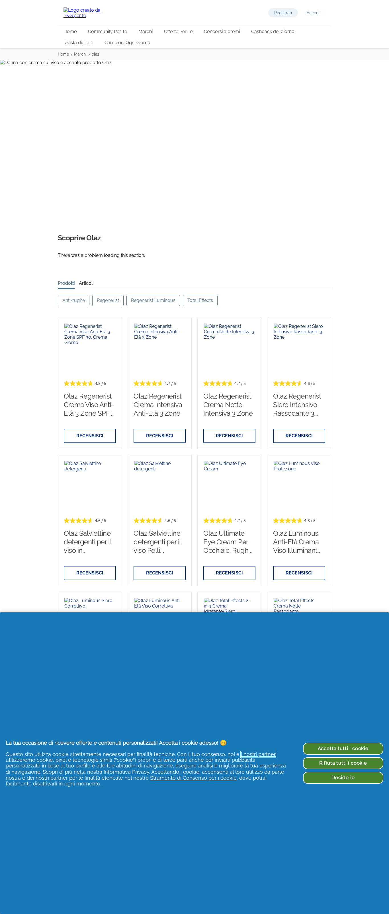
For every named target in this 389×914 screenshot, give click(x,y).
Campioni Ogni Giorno (127, 42)
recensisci (89, 435)
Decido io (343, 777)
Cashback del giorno (272, 31)
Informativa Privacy (126, 772)
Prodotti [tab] (66, 283)
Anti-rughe (73, 300)
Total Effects (200, 300)
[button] (283, 12)
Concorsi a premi (222, 31)
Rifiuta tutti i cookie (343, 763)
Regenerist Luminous (153, 300)
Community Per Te (107, 31)
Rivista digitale (78, 42)
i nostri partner (258, 754)
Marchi (145, 31)
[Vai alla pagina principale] (86, 12)
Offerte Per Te (178, 31)
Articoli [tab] (86, 283)
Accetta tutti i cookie (343, 748)
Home (70, 31)
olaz (95, 54)
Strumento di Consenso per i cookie (193, 778)
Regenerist (108, 300)
